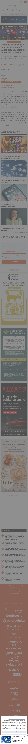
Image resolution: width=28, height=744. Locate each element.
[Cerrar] (27, 735)
